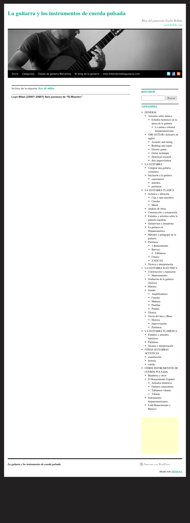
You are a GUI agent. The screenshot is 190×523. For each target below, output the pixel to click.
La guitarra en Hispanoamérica (156, 229)
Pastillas (156, 305)
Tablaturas (160, 253)
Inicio (15, 73)
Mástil (155, 205)
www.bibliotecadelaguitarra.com (121, 73)
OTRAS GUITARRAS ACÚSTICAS (157, 351)
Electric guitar (159, 149)
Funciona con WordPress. (157, 464)
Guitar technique (160, 153)
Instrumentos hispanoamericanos (158, 399)
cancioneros (158, 179)
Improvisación (159, 323)
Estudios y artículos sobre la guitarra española (163, 217)
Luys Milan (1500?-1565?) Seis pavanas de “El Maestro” (47, 96)
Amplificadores (160, 294)
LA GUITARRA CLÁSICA (159, 190)
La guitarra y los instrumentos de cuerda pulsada (67, 13)
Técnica (152, 312)
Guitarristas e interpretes (161, 223)
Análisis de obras (157, 208)
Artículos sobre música (160, 116)
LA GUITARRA (153, 164)
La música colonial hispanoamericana (165, 129)
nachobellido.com (173, 25)
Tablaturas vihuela (161, 390)
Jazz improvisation (161, 160)
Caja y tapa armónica (163, 197)
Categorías (28, 73)
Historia (152, 286)
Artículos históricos (162, 383)
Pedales (155, 308)
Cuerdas (156, 201)
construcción (154, 357)
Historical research (161, 156)
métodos (156, 182)
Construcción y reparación (162, 271)
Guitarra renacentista (162, 386)
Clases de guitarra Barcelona (54, 73)
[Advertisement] (159, 435)
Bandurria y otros (157, 375)
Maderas (156, 301)
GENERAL (151, 112)
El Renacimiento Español (161, 379)
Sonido (151, 290)
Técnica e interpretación (160, 264)
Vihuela (156, 394)
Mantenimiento (159, 275)
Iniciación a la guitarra (160, 175)
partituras (156, 186)
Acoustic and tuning (162, 142)
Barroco (156, 249)
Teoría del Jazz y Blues (160, 316)
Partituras (153, 242)
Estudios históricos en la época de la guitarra (164, 121)
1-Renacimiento (160, 245)
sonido (151, 364)
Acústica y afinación (158, 194)
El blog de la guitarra (87, 73)
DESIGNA (177, 471)
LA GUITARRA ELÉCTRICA (161, 268)
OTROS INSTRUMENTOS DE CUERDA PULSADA (161, 369)
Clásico (155, 257)
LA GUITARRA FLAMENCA (161, 331)
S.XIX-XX (157, 260)
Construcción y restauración (162, 212)
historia (152, 360)
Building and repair (162, 145)
